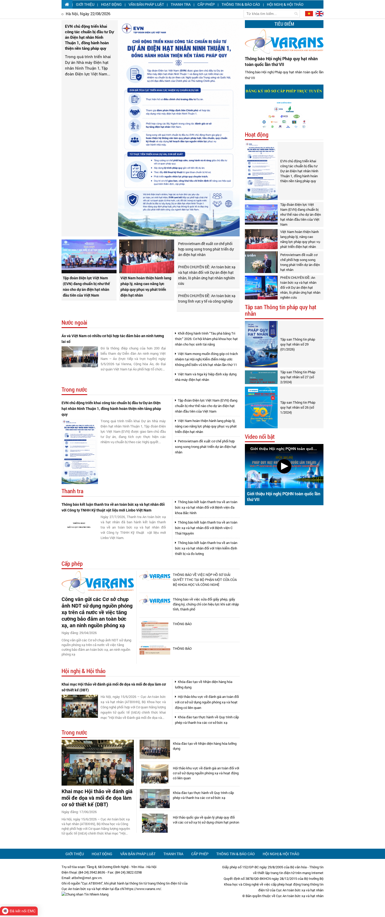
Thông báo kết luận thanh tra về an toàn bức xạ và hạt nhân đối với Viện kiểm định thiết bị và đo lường (206, 548)
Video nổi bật (260, 437)
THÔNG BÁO (182, 623)
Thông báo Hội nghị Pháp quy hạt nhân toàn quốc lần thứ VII (281, 61)
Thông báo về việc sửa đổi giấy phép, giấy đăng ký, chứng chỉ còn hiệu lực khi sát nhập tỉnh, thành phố (206, 604)
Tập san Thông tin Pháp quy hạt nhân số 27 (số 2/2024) (297, 377)
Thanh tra (181, 4)
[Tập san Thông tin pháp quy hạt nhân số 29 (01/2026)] (261, 344)
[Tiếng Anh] (318, 13)
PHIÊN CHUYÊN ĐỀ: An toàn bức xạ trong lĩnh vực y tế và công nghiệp (206, 298)
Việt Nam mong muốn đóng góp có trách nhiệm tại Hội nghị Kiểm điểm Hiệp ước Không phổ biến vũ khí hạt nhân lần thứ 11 (206, 359)
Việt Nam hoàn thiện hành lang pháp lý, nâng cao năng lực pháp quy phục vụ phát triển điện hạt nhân (145, 286)
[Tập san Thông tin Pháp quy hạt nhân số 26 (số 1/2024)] (261, 407)
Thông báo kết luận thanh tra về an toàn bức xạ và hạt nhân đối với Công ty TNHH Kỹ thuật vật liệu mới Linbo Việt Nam (113, 507)
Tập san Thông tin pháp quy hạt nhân (280, 310)
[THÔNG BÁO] (154, 629)
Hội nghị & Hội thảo (285, 4)
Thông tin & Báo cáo (241, 4)
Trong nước (74, 389)
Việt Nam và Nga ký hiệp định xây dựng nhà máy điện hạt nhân (205, 377)
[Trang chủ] (67, 4)
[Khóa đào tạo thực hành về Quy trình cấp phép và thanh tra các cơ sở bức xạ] (154, 798)
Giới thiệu (85, 4)
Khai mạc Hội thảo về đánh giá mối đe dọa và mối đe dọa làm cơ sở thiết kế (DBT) (114, 687)
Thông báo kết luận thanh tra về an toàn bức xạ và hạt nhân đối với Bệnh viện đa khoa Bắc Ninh (206, 507)
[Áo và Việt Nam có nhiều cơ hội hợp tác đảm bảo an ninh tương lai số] (80, 356)
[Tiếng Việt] (308, 13)
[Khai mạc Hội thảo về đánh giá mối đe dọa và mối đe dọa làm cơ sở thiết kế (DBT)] (80, 706)
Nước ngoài (74, 322)
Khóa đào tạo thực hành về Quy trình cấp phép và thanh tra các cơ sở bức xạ (207, 720)
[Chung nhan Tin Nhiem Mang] (85, 894)
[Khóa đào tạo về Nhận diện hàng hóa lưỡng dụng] (154, 749)
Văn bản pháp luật (146, 4)
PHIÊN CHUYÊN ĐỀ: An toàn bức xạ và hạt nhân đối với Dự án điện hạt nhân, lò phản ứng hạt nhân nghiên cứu (206, 275)
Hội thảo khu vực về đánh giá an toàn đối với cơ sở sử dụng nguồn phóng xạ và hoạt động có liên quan (207, 702)
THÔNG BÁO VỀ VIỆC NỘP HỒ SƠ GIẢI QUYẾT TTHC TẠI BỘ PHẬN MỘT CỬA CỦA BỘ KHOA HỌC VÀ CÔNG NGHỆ (205, 579)
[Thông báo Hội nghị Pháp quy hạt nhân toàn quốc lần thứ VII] (284, 41)
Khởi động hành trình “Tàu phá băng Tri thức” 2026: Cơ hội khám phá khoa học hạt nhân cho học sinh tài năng (206, 339)
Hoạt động (111, 4)
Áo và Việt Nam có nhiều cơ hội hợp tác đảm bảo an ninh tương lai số (113, 338)
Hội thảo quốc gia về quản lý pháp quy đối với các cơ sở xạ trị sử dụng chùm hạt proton (206, 820)
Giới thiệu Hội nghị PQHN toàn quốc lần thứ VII (283, 496)
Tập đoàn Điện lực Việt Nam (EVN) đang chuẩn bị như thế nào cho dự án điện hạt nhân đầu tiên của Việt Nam (86, 286)
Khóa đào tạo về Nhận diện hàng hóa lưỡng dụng (203, 684)
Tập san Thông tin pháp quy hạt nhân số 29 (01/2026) (297, 344)
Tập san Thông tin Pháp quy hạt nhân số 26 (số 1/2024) (297, 407)
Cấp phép (206, 4)
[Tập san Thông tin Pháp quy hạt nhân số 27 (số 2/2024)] (261, 377)
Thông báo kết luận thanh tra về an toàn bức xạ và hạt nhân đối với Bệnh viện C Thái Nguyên (206, 528)
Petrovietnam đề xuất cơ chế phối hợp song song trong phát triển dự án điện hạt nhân (206, 249)
